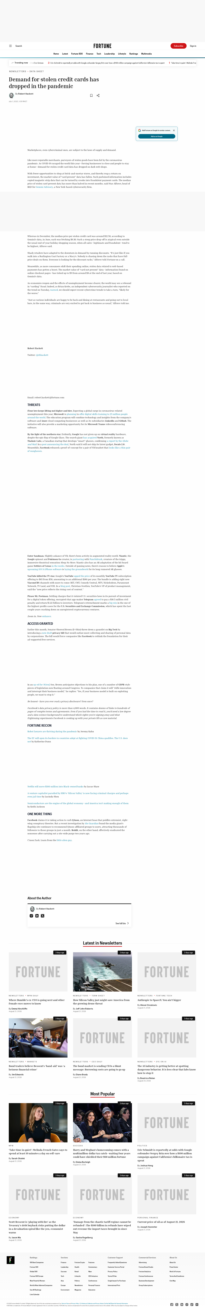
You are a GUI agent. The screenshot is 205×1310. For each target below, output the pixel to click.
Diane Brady (82, 1075)
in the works (58, 565)
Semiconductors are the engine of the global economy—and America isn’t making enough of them (78, 803)
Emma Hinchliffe (19, 1009)
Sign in (193, 45)
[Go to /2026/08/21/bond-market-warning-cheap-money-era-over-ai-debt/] (102, 1038)
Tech (99, 53)
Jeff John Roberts (84, 1009)
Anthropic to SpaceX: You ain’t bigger (159, 999)
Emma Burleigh (83, 1162)
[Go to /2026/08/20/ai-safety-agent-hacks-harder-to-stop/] (167, 1038)
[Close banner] (174, 130)
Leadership (109, 53)
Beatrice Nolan (147, 1078)
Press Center (174, 1267)
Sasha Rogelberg (84, 1238)
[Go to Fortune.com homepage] (102, 46)
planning (71, 414)
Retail (77, 1271)
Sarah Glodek (18, 1159)
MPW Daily (32, 996)
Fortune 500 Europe (36, 1276)
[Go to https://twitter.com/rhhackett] (42, 915)
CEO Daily (97, 1062)
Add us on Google (156, 136)
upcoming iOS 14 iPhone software (44, 569)
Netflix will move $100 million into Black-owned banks (55, 786)
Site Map (173, 1281)
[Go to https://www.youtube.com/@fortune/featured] (197, 1304)
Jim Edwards (18, 1075)
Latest (65, 53)
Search (18, 45)
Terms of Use (65, 1303)
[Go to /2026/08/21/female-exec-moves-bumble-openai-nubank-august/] (38, 972)
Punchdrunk (96, 559)
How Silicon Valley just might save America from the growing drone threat (101, 1001)
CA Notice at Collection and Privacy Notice (92, 1303)
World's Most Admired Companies (41, 1285)
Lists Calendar (34, 1294)
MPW (11, 1146)
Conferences (92, 1281)
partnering (78, 559)
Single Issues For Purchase (117, 1281)
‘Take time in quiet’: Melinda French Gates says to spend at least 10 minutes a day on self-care (38, 1151)
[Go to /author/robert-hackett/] (32, 909)
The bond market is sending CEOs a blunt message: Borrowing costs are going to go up (99, 1067)
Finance (89, 53)
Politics (142, 1146)
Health (77, 1267)
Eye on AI (161, 1062)
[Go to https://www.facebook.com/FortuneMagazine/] (171, 1304)
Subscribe (178, 45)
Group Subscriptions (146, 1285)
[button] (56, 53)
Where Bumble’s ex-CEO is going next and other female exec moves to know (37, 1001)
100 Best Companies (37, 1262)
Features (91, 1262)
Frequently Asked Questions (117, 1262)
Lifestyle (122, 53)
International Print (114, 1285)
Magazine (78, 1290)
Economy (14, 1218)
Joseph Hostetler (148, 1227)
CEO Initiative (93, 1276)
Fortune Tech (164, 996)
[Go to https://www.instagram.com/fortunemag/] (186, 1304)
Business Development (146, 1281)
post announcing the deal (55, 444)
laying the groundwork (76, 569)
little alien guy (64, 840)
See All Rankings (35, 1290)
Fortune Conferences (146, 1276)
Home (56, 53)
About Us (173, 1262)
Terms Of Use (112, 1276)
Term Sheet (98, 996)
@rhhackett (42, 355)
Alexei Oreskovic (148, 1005)
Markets (32, 1062)
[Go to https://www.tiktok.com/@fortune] (191, 1304)
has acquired (90, 437)
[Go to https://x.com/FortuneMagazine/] (176, 1304)
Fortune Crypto (80, 1262)
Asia (62, 1281)
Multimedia (146, 53)
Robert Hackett (25, 94)
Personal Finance (148, 1218)
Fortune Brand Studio (146, 1267)
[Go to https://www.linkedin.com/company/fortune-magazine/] (181, 1304)
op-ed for (41, 684)
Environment (65, 1290)
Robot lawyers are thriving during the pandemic (52, 731)
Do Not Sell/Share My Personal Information (116, 1303)
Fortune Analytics (145, 1271)
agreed (97, 599)
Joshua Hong (146, 1166)
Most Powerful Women (37, 1281)
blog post (65, 586)
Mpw (90, 1271)
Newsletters (17, 72)
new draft (47, 632)
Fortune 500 (77, 53)
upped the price (82, 576)
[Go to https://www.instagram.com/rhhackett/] (31, 915)
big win (113, 602)
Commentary (92, 1267)
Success (78, 1146)
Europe (63, 1285)
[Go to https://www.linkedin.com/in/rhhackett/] (37, 915)
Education (91, 1290)
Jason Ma (16, 1238)
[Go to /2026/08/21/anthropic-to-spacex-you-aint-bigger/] (167, 972)
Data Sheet (37, 72)
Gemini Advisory (44, 187)
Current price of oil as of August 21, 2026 (161, 1221)
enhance (46, 616)
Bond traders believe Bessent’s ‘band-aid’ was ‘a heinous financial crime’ (37, 1067)
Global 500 (33, 1271)
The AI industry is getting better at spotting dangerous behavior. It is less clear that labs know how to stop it (167, 1069)
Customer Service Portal (116, 1267)
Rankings (133, 53)
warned (54, 289)
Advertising (143, 1262)
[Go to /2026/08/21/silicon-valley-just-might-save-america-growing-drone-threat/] (102, 972)
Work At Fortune (175, 1271)
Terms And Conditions (177, 1276)
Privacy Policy (112, 1271)
